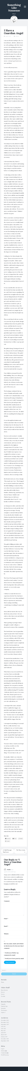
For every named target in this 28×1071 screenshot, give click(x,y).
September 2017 (5, 1024)
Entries (4, 1050)
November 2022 (5, 1022)
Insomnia (3, 1008)
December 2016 (5, 1038)
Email (6, 926)
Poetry (2, 994)
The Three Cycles (20, 850)
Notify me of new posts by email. (14, 958)
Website (6, 933)
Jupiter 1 (3, 1012)
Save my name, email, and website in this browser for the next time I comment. (14, 946)
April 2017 (3, 1032)
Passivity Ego (4, 1006)
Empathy (3, 1004)
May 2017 (3, 1030)
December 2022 (5, 1020)
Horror (17, 36)
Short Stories (4, 990)
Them (2, 982)
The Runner (4, 1010)
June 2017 (3, 1028)
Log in (2, 1048)
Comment (7, 901)
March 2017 (4, 1034)
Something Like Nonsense (14, 7)
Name (6, 918)
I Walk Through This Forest (7, 851)
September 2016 (5, 1041)
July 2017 (3, 1026)
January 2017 (4, 1036)
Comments (4, 1053)
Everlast (3, 996)
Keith (8, 869)
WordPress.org (5, 1055)
